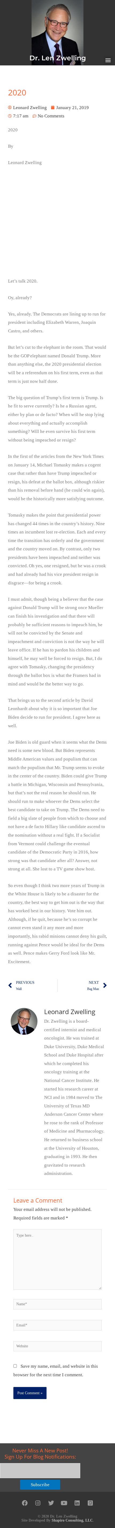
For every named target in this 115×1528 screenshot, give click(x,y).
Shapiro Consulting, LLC (72, 1520)
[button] (107, 60)
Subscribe (40, 1484)
